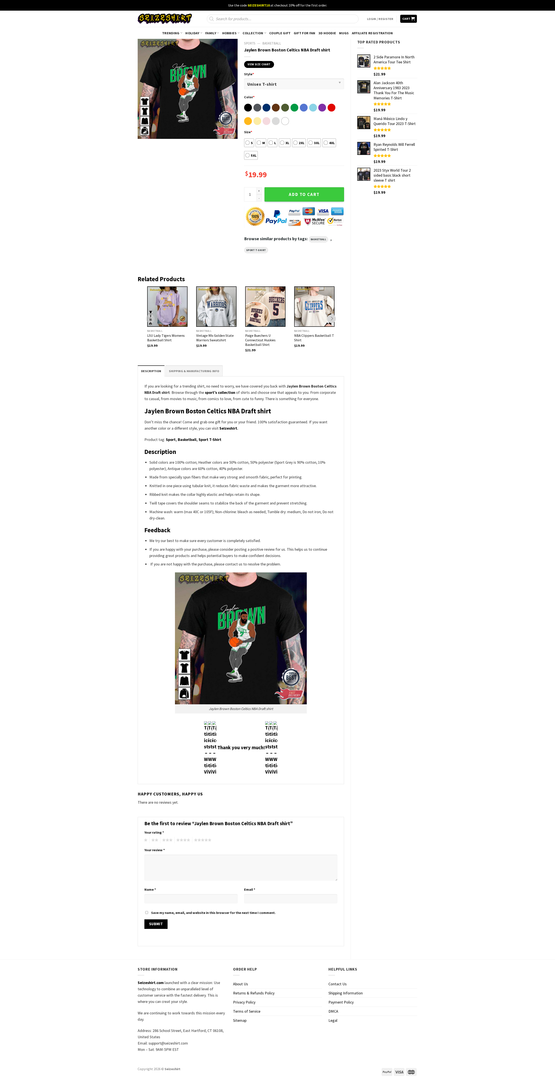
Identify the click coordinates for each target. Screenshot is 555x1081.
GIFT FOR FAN (304, 33)
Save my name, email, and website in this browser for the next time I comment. (213, 912)
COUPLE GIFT (280, 33)
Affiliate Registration (372, 33)
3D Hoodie (327, 33)
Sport (171, 439)
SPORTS (249, 43)
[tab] (151, 370)
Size (248, 132)
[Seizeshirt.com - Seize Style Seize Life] (165, 19)
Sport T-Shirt (256, 250)
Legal (332, 1020)
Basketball (271, 43)
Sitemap (239, 1020)
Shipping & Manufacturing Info (194, 371)
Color (249, 97)
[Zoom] (144, 133)
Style (249, 74)
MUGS (344, 33)
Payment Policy (341, 1002)
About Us (240, 983)
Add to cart (304, 194)
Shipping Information (345, 993)
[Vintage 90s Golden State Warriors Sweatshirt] (216, 306)
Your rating (154, 832)
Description (151, 371)
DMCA (333, 1011)
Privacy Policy (244, 1002)
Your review (154, 850)
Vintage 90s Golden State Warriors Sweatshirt (215, 337)
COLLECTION (253, 33)
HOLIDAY (192, 33)
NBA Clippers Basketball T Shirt (314, 337)
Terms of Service (246, 1011)
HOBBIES (229, 33)
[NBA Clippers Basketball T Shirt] (314, 306)
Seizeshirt (228, 428)
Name (150, 889)
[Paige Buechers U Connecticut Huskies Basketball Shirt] (265, 306)
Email (249, 889)
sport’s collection (220, 392)
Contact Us (337, 983)
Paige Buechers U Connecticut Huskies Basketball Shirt (260, 340)
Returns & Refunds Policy (253, 993)
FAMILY (210, 33)
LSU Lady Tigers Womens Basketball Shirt (166, 337)
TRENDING (171, 33)
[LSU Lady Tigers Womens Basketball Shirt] (167, 306)
